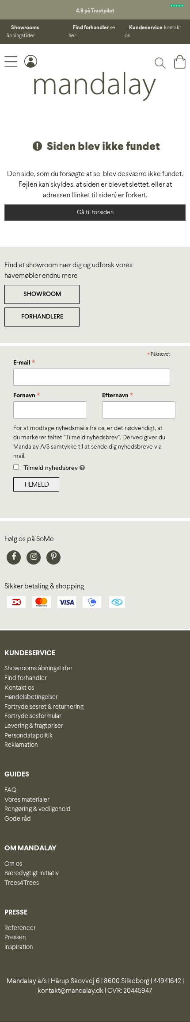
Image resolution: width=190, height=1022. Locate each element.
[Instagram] (34, 557)
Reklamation (21, 745)
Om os (13, 864)
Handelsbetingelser (31, 697)
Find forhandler (25, 678)
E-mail (24, 363)
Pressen (15, 937)
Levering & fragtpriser (33, 726)
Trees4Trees (21, 883)
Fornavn (26, 396)
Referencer (20, 928)
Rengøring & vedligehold (37, 809)
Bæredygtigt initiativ (31, 873)
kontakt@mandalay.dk (70, 990)
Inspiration (18, 947)
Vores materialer (26, 800)
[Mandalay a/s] (95, 86)
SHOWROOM (42, 294)
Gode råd (17, 819)
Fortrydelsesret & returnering (44, 707)
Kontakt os (19, 688)
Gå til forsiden (95, 212)
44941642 (167, 981)
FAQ (10, 790)
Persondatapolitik (28, 736)
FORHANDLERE (42, 317)
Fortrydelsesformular (32, 716)
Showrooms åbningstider (38, 668)
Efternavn (117, 396)
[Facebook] (14, 557)
